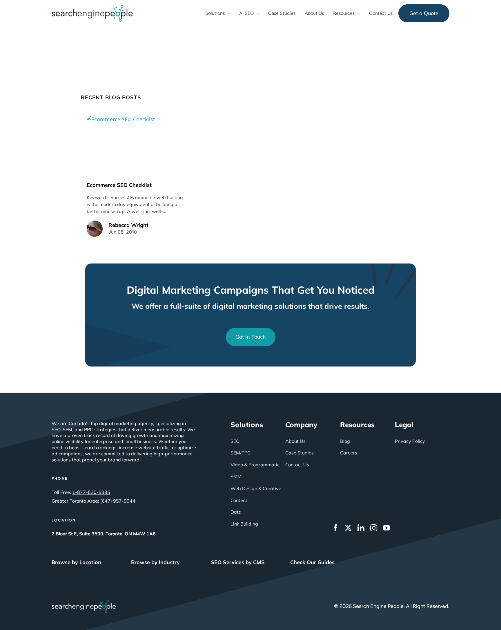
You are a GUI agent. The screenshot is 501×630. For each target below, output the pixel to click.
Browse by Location (76, 562)
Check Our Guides (312, 562)
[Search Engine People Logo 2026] (92, 7)
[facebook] (335, 527)
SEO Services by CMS (238, 562)
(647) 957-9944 (117, 501)
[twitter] (348, 527)
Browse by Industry (155, 562)
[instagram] (373, 527)
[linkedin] (360, 527)
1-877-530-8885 (91, 492)
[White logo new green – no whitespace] (84, 602)
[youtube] (386, 527)
